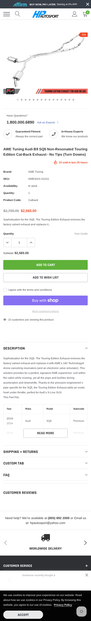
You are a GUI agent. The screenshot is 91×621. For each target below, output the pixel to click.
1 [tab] (18, 100)
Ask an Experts (46, 122)
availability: (10, 185)
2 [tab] (22, 100)
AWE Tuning (35, 171)
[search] (17, 14)
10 (9, 319)
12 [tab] (61, 100)
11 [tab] (57, 100)
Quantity (8, 233)
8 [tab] (45, 100)
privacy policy (63, 604)
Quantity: (9, 193)
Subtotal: (8, 253)
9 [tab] (49, 100)
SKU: (6, 178)
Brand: (7, 171)
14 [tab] (69, 100)
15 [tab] (73, 100)
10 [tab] (53, 100)
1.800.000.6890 (20, 122)
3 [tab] (26, 100)
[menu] (6, 14)
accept (23, 615)
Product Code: (12, 200)
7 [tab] (41, 100)
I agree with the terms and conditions (29, 289)
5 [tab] (33, 100)
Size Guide (81, 233)
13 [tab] (65, 100)
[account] (74, 14)
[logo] (45, 14)
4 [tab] (29, 100)
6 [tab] (37, 100)
